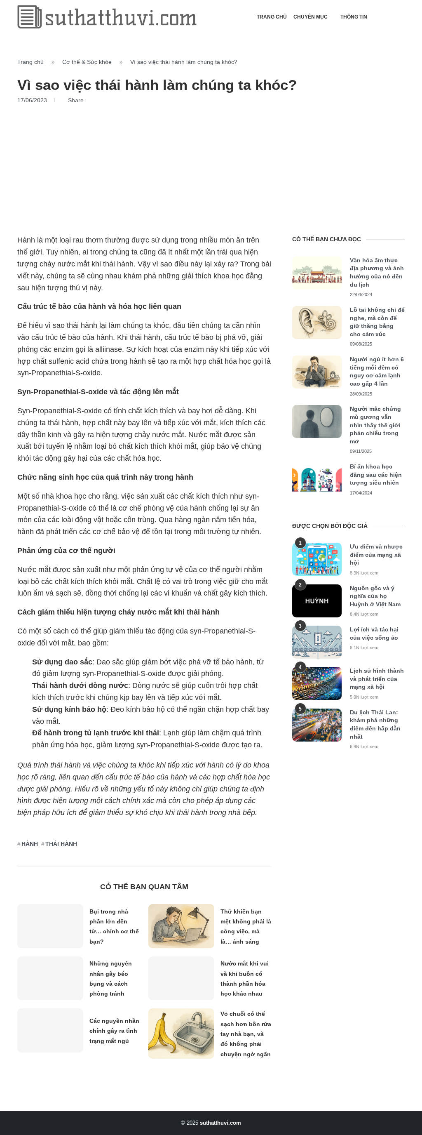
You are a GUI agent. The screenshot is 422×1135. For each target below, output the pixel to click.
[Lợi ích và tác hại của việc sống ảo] (317, 642)
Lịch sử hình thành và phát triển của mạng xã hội (377, 678)
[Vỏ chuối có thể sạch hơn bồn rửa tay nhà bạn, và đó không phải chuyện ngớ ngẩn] (181, 1033)
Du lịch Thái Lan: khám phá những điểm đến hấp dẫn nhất (375, 724)
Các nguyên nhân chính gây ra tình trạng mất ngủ (114, 1030)
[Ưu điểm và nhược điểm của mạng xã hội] (317, 559)
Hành (29, 844)
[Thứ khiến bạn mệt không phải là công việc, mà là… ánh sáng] (181, 926)
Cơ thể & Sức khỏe (87, 62)
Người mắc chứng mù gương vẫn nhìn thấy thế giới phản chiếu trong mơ (375, 424)
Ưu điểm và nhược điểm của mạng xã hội (376, 554)
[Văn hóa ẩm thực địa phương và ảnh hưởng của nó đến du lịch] (317, 273)
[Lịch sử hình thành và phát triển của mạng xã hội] (317, 683)
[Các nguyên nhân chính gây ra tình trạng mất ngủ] (50, 1030)
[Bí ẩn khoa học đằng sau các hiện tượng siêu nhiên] (317, 479)
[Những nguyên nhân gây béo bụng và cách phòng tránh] (50, 978)
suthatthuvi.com (220, 1123)
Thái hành (61, 844)
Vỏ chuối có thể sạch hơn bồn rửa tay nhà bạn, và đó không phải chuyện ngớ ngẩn (245, 1033)
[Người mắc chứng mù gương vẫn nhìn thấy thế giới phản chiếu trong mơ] (317, 421)
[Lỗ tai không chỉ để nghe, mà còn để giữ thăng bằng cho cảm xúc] (317, 322)
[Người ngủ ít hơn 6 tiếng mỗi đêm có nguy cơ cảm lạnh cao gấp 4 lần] (317, 372)
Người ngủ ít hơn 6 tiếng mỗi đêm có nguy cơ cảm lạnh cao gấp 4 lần (377, 371)
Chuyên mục (310, 17)
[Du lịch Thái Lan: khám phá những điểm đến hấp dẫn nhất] (317, 725)
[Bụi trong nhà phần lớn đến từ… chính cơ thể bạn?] (50, 926)
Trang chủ (272, 17)
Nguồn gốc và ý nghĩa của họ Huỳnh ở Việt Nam (375, 596)
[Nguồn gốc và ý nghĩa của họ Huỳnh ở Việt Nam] (317, 600)
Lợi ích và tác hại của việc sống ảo (374, 633)
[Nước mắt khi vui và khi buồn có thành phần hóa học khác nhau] (181, 978)
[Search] (400, 16)
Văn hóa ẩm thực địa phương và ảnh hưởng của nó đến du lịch (377, 272)
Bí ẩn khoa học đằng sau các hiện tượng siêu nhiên (376, 474)
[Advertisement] (211, 166)
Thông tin (353, 17)
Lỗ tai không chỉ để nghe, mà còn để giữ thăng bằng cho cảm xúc (377, 321)
